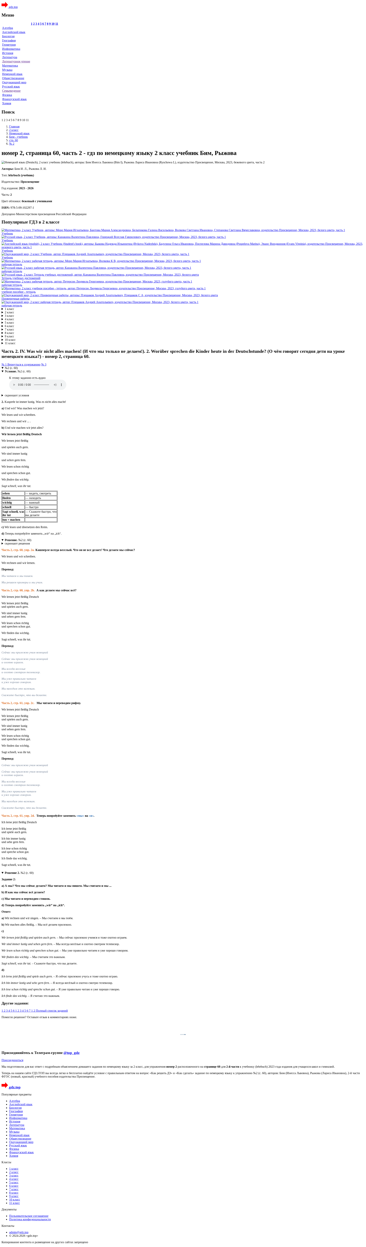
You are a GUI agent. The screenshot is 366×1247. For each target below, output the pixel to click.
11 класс (10, 343)
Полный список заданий (52, 1010)
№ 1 (4, 364)
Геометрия (9, 44)
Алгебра (7, 28)
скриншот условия (17, 395)
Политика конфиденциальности (30, 1219)
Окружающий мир (14, 82)
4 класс (9, 319)
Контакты (8, 1225)
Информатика (11, 48)
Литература (9, 57)
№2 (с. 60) (11, 368)
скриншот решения (17, 543)
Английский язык (13, 32)
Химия (6, 103)
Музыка (7, 69)
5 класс (9, 322)
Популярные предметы (16, 1094)
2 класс (9, 312)
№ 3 (43, 364)
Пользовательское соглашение (28, 1215)
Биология (8, 36)
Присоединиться (12, 1060)
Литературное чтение (16, 61)
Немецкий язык (12, 74)
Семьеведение (11, 90)
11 (56, 23)
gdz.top (13, 7)
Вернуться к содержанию (23, 364)
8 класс (9, 333)
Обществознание (13, 78)
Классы (6, 1162)
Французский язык (14, 99)
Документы (9, 1209)
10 (53, 23)
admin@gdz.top (18, 1232)
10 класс (10, 339)
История (7, 53)
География (9, 40)
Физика (7, 95)
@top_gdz (71, 1053)
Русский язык (11, 86)
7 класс (9, 329)
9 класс (9, 336)
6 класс (9, 326)
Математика (10, 65)
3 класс (9, 315)
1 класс (9, 309)
